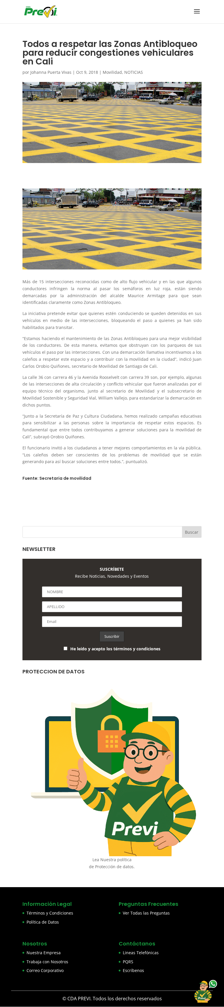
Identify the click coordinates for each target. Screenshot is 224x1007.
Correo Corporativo (45, 970)
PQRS (128, 961)
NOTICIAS (133, 72)
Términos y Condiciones (50, 913)
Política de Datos (43, 922)
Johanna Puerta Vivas (50, 72)
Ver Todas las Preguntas (146, 913)
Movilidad (112, 72)
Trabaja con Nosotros (47, 961)
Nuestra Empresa (44, 952)
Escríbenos (133, 970)
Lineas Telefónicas (141, 952)
